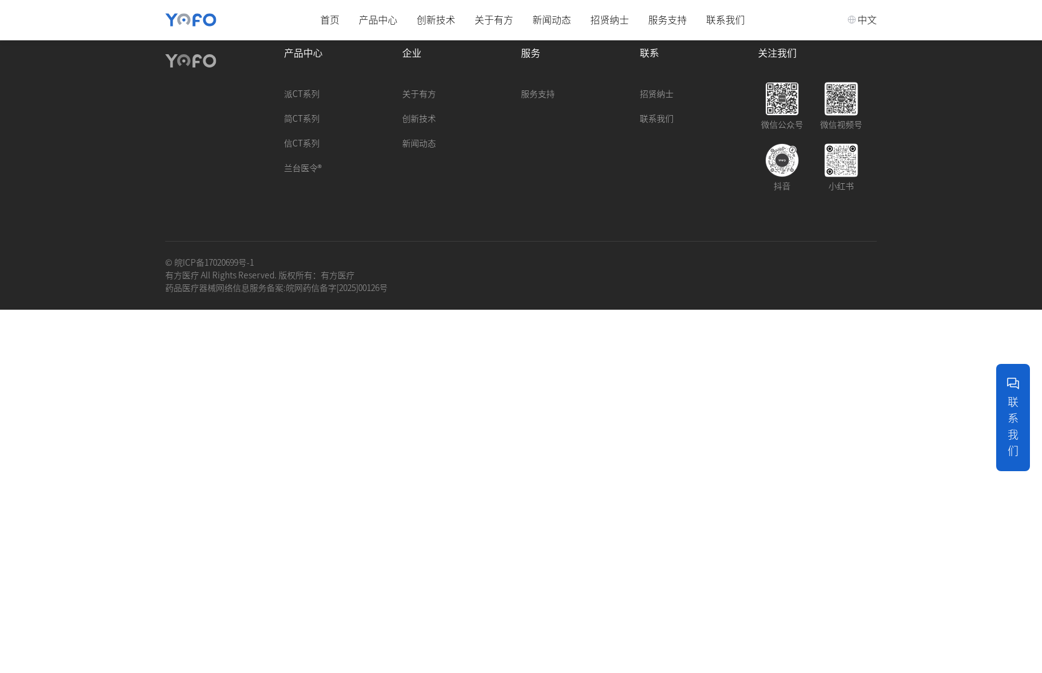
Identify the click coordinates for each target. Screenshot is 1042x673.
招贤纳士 (609, 20)
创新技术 (436, 20)
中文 (867, 20)
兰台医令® (302, 168)
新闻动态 (551, 20)
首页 (329, 20)
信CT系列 (302, 143)
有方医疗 (338, 275)
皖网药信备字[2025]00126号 (337, 288)
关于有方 (494, 20)
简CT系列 (302, 118)
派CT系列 (302, 94)
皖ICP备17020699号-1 (214, 262)
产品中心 (378, 20)
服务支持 (667, 20)
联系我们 (725, 20)
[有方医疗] (190, 20)
